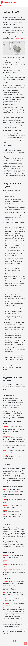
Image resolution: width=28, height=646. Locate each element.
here (9, 433)
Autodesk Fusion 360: (19, 38)
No (16, 641)
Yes (13, 641)
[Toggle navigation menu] (3, 6)
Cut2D (16, 491)
